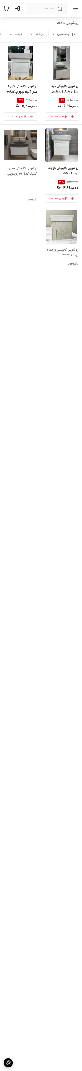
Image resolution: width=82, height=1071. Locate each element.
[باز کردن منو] (74, 8)
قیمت (18, 34)
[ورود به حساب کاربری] (18, 8)
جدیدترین (63, 34)
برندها (40, 34)
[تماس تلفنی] (8, 1062)
